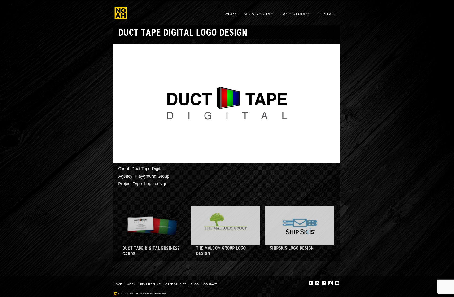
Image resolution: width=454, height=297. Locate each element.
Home (118, 284)
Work (230, 14)
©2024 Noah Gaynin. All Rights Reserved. (142, 293)
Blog (195, 284)
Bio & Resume (258, 14)
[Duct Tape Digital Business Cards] (152, 226)
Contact (327, 14)
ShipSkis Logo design (292, 248)
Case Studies (295, 14)
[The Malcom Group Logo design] (225, 226)
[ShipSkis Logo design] (299, 226)
